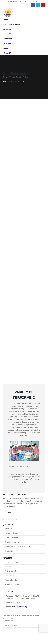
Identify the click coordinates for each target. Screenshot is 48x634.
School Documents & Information (17, 547)
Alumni (6, 48)
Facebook (5, 518)
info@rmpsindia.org (19, 607)
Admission (7, 39)
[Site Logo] (8, 12)
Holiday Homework (12, 562)
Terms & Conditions (11, 625)
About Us (8, 529)
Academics (8, 34)
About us (7, 29)
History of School (11, 533)
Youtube (15, 518)
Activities (7, 43)
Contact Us (7, 53)
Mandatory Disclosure (12, 24)
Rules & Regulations (12, 580)
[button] (43, 12)
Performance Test (11, 571)
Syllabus (8, 567)
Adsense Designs (8, 618)
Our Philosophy (11, 538)
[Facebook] (33, 5)
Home (5, 19)
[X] (38, 5)
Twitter (10, 518)
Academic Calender (12, 585)
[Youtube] (43, 5)
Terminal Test (10, 576)
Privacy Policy (9, 621)
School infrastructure (13, 542)
